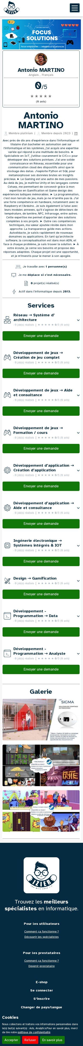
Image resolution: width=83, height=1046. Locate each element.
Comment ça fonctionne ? (41, 931)
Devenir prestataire (42, 966)
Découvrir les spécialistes (41, 936)
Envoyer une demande (41, 336)
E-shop (41, 982)
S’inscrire (41, 999)
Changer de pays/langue (41, 1007)
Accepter (11, 1040)
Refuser (30, 1040)
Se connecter (41, 990)
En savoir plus (52, 1040)
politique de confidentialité (34, 1032)
